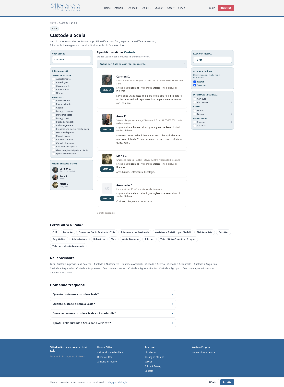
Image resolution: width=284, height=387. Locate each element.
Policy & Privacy (153, 366)
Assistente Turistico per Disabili (173, 232)
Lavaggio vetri (63, 118)
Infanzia (118, 7)
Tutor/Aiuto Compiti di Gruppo (177, 239)
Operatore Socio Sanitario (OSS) (97, 232)
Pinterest (80, 356)
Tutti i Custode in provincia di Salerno (70, 264)
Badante (67, 232)
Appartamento (63, 78)
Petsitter (223, 232)
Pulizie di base (63, 100)
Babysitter (99, 239)
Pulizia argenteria (64, 125)
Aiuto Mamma (130, 239)
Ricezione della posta (66, 146)
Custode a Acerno (155, 264)
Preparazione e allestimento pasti (72, 128)
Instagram (68, 356)
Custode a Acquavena (88, 268)
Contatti (149, 370)
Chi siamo (150, 352)
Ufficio (59, 93)
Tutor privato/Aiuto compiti (68, 246)
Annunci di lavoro (107, 361)
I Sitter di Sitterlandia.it (110, 352)
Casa (170, 7)
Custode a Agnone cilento (142, 268)
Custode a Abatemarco (106, 264)
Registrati (225, 7)
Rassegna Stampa (154, 357)
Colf (54, 232)
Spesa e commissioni (66, 153)
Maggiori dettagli (117, 382)
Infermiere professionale (135, 232)
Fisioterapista (204, 232)
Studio (158, 7)
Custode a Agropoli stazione (198, 268)
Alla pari (149, 239)
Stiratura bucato (64, 114)
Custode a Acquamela (179, 264)
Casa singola (62, 82)
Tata (113, 239)
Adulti (145, 7)
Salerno (201, 85)
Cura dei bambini (64, 139)
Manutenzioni (63, 135)
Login (212, 7)
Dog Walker (59, 239)
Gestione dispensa (65, 132)
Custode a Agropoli (169, 268)
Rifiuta (212, 382)
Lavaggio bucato (64, 111)
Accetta (227, 382)
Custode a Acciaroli (132, 264)
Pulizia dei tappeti (64, 121)
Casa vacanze (62, 89)
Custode (63, 22)
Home (107, 7)
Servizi (181, 7)
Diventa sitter (104, 357)
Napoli (200, 81)
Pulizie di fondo (63, 104)
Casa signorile (63, 85)
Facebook (55, 356)
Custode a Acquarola (205, 264)
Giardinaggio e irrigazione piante (72, 150)
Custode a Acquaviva (114, 268)
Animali (133, 7)
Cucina (59, 107)
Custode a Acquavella (62, 268)
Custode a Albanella (61, 272)
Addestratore (79, 239)
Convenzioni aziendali (204, 352)
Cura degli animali (65, 143)
